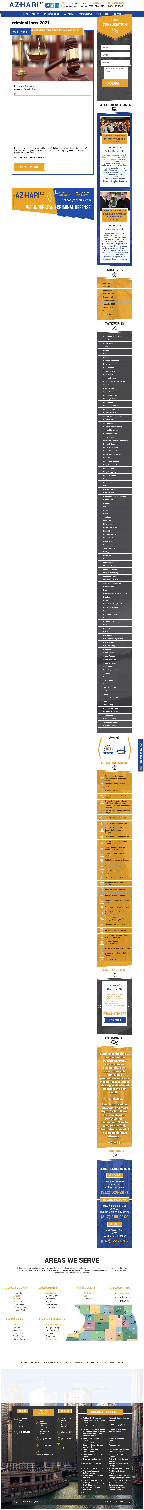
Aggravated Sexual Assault (113, 336)
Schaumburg (52, 1339)
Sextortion (107, 649)
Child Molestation (110, 378)
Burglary (106, 364)
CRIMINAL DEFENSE (73, 1363)
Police (105, 600)
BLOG (120, 1363)
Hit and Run (107, 531)
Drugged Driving (109, 482)
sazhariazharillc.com (115, 1168)
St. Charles (89, 1293)
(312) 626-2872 (66, 1439)
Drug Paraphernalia (110, 465)
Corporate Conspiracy (111, 409)
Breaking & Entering (111, 360)
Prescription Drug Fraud (112, 604)
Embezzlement (108, 493)
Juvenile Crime (30, 89)
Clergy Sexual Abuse (111, 392)
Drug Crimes (108, 458)
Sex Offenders (108, 642)
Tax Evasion (108, 680)
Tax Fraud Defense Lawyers (115, 930)
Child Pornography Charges (114, 381)
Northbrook (18, 1333)
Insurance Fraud (109, 545)
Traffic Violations (109, 694)
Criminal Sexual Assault (112, 430)
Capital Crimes (109, 367)
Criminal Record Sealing (112, 427)
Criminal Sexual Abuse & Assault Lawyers (117, 812)
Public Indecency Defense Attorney (115, 913)
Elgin (86, 1296)
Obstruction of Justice (112, 583)
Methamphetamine (110, 569)
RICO (105, 625)
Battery (106, 353)
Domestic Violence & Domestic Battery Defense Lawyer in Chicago (116, 830)
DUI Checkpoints (109, 489)
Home (25, 14)
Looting (106, 559)
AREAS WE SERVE (85, 14)
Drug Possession (110, 468)
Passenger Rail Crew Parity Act (115, 593)
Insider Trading (109, 541)
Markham (124, 1293)
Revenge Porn (108, 621)
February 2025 (108, 293)
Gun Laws (107, 520)
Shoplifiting (107, 666)
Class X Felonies (109, 385)
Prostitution (107, 611)
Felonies (106, 503)
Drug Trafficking (109, 475)
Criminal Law (108, 423)
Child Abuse (108, 374)
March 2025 (107, 290)
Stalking (106, 673)
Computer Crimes (110, 395)
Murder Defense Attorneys (115, 895)
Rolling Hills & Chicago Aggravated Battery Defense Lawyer (116, 778)
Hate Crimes (108, 524)
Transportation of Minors (113, 698)
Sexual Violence (109, 663)
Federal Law (108, 499)
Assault (106, 350)
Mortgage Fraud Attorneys (115, 889)
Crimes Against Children (112, 416)
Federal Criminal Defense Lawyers (114, 872)
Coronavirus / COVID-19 (112, 406)
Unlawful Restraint (110, 712)
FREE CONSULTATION (115, 22)
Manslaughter (108, 562)
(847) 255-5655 (45, 1445)
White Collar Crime (110, 722)
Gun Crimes (107, 517)
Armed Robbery (109, 343)
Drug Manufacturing (111, 461)
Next (129, 750)
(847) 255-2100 (115, 6)
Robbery (106, 628)
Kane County (86, 1288)
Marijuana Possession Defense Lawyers (117, 901)
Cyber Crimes (108, 437)
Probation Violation (110, 607)
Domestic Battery (110, 444)
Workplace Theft (109, 725)
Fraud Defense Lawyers (114, 878)
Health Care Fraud (110, 527)
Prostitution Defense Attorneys (117, 907)
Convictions (108, 402)
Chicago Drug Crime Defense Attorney (116, 842)
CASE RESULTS (68, 14)
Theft (105, 691)
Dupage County (17, 1288)
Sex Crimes (107, 635)
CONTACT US (108, 1363)
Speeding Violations (111, 670)
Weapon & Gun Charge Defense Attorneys (117, 954)
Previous (100, 750)
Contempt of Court (110, 399)
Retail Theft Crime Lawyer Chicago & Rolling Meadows (116, 919)
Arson (105, 346)
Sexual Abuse (108, 652)
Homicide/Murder (109, 534)
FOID (105, 506)
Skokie (16, 1324)
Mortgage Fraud (109, 576)
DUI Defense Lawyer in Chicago (117, 860)
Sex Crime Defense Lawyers (115, 925)
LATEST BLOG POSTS (114, 104)
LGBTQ (106, 552)
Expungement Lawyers (114, 866)
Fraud (105, 513)
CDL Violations (109, 371)
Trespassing (108, 705)
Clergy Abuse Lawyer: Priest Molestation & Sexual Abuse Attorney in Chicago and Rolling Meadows (117, 804)
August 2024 (108, 314)
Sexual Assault (109, 656)
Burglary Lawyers (111, 790)
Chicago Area (120, 1288)
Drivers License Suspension (114, 454)
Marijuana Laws (109, 566)
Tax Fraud (107, 684)
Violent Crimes (109, 715)
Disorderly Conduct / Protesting (115, 440)
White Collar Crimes (112, 960)
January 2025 (108, 297)
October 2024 (108, 307)
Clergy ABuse (108, 388)
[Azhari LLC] (26, 4)
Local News (107, 555)
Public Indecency (110, 618)
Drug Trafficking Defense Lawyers (114, 854)
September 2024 (109, 311)
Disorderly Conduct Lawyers (116, 823)
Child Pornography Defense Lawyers (115, 796)
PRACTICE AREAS (114, 763)
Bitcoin (106, 357)
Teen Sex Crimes (109, 687)
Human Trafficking (110, 538)
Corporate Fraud (109, 413)
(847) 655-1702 (24, 1432)
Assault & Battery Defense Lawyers (115, 785)
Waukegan (51, 1293)
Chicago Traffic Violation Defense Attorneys (114, 942)
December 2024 (109, 300)
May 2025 (106, 283)
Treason (106, 701)
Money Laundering (110, 573)
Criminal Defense (51, 14)
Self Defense (108, 632)
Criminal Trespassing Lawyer (116, 817)
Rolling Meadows (52, 1319)
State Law (107, 677)
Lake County (48, 1288)
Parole (105, 590)
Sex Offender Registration (113, 639)
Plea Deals (107, 597)
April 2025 (107, 287)
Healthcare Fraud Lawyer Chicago (114, 883)
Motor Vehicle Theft (110, 580)
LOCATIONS (115, 1151)
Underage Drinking (110, 708)
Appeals (106, 340)
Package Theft (108, 586)
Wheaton (17, 1296)
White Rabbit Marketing (120, 1502)
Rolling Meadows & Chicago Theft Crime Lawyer (116, 936)
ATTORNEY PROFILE (52, 1363)
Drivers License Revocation (114, 451)
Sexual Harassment (110, 659)
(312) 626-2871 (96, 6)
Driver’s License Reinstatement (117, 836)
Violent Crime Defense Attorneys (117, 948)
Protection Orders (110, 614)
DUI (104, 486)
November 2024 (109, 304)
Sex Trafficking (109, 646)
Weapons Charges (110, 719)
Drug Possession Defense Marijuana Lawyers (115, 848)
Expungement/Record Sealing (114, 496)
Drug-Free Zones (109, 479)
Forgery (106, 510)
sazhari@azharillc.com (76, 200)
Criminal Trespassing (111, 433)
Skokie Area (14, 1319)
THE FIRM (36, 14)
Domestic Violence (110, 447)
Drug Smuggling (109, 472)
